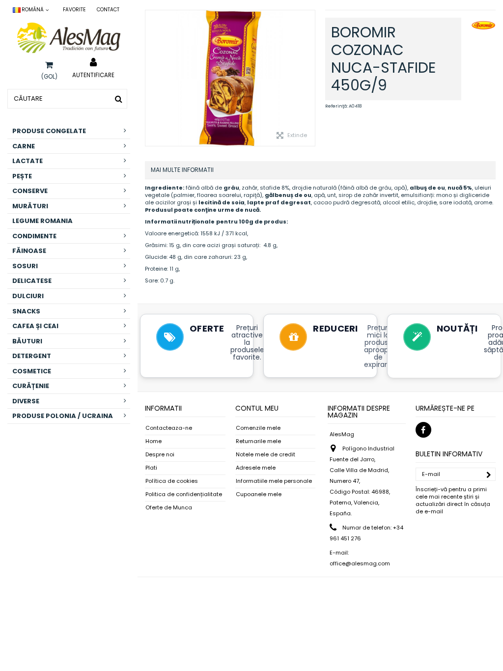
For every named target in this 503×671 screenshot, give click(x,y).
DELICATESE (32, 280)
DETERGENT (31, 356)
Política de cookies (171, 481)
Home (153, 441)
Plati (151, 468)
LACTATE (27, 161)
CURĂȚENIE (30, 386)
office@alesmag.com (360, 563)
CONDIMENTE (34, 236)
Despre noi (159, 454)
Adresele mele (256, 468)
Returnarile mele (258, 441)
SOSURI (25, 266)
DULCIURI (28, 296)
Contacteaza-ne (168, 428)
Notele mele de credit (265, 454)
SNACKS (26, 311)
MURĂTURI (30, 206)
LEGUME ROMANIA (42, 220)
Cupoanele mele (258, 494)
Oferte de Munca (168, 507)
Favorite (74, 9)
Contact (108, 9)
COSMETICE (31, 371)
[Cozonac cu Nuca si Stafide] (230, 78)
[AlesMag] (68, 38)
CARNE (23, 146)
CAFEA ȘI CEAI (35, 326)
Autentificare (93, 74)
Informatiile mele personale (274, 481)
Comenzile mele (258, 428)
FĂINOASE (29, 250)
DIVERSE (25, 401)
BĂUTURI (27, 341)
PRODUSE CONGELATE (49, 131)
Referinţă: (336, 106)
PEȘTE (22, 176)
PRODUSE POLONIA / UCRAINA (62, 415)
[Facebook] (423, 430)
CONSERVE (30, 191)
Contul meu (257, 408)
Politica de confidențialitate (183, 494)
